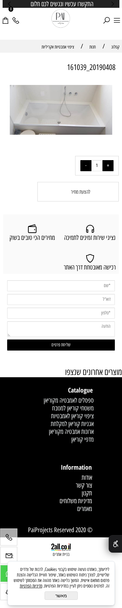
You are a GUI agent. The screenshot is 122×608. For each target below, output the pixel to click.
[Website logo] (61, 19)
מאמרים (84, 509)
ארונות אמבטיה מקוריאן (71, 431)
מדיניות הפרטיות (31, 586)
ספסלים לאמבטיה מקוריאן (69, 400)
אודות (87, 477)
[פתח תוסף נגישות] (115, 544)
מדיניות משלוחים (76, 501)
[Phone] (15, 16)
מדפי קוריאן (82, 439)
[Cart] (5, 16)
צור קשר (84, 485)
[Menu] (117, 16)
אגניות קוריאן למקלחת (72, 424)
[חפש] (106, 16)
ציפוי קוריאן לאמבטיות (72, 416)
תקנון (87, 493)
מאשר (61, 595)
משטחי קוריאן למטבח (73, 408)
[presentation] (10, 4)
